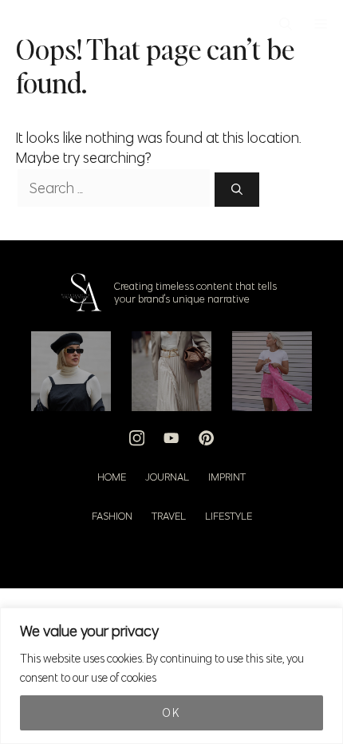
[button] (285, 24)
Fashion (112, 515)
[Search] (237, 189)
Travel (169, 515)
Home (111, 476)
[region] (171, 675)
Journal (167, 476)
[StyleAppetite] (25, 24)
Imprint (227, 476)
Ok (171, 713)
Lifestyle (228, 515)
